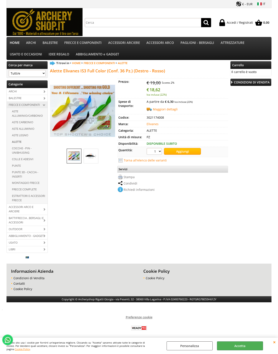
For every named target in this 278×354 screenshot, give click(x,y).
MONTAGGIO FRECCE (26, 183)
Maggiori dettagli (165, 109)
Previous (53, 111)
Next (112, 111)
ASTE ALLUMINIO (23, 129)
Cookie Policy (22, 349)
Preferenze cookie (139, 317)
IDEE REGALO (59, 54)
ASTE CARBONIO (22, 122)
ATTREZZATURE (232, 42)
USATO (13, 242)
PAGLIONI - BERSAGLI (197, 42)
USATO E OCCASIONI (26, 54)
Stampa (129, 177)
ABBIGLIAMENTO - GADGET (26, 236)
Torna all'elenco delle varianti (145, 160)
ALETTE (17, 142)
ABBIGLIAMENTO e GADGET (97, 54)
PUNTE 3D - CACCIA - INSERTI (25, 174)
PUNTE (16, 166)
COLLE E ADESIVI (22, 159)
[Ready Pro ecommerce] (139, 328)
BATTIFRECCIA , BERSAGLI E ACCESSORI (26, 220)
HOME (15, 42)
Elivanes (153, 124)
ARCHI (31, 42)
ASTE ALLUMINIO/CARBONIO (27, 113)
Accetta (239, 346)
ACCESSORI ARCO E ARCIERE (21, 209)
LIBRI (12, 249)
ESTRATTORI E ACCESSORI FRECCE (28, 198)
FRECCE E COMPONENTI (83, 42)
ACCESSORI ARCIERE (124, 42)
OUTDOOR (15, 229)
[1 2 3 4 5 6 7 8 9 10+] (155, 152)
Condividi (130, 183)
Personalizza (189, 346)
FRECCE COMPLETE (24, 189)
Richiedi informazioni (139, 190)
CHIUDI (274, 342)
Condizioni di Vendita (29, 278)
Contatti (19, 283)
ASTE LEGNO (20, 135)
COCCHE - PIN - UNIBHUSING (21, 150)
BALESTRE (50, 42)
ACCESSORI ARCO (160, 42)
